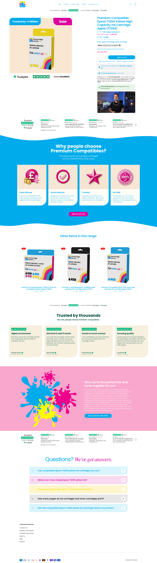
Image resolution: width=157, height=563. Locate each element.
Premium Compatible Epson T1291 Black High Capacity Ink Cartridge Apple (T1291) (78, 288)
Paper (84, 4)
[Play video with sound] (116, 102)
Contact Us (93, 4)
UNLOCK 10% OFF (78, 214)
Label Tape (75, 4)
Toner (66, 4)
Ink (60, 4)
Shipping (106, 39)
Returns (22, 536)
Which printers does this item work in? (110, 49)
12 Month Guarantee (27, 533)
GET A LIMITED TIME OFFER (98, 416)
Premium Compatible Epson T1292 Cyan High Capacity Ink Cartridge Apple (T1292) (118, 288)
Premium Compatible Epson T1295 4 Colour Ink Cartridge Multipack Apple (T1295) (39, 288)
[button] (131, 4)
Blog (21, 539)
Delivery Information (27, 531)
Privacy (22, 542)
